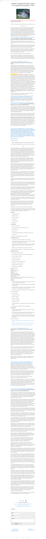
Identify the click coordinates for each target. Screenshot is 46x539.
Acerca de (17, 537)
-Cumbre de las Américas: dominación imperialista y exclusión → (31, 530)
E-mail (14, 515)
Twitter (23, 500)
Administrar (28, 537)
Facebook (20, 500)
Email (26, 500)
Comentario (13, 518)
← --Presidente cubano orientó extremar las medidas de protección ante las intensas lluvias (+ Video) (14, 530)
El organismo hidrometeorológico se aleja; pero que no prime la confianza (22, 324)
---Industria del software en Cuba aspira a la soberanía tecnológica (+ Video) (22, 361)
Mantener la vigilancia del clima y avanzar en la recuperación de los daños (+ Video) (23, 142)
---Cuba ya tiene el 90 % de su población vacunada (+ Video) (19, 61)
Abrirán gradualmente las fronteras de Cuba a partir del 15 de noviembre (23, 506)
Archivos (23, 537)
